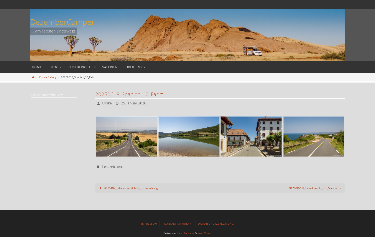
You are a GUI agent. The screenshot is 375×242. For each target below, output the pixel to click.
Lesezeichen (112, 166)
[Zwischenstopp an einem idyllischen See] (189, 136)
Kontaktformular (177, 223)
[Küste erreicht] (314, 136)
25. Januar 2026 (133, 103)
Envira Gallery (47, 77)
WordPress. (204, 233)
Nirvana (189, 233)
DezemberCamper (62, 22)
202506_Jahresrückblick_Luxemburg (130, 188)
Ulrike (107, 103)
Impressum (149, 223)
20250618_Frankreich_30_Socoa (313, 188)
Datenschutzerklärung (216, 223)
